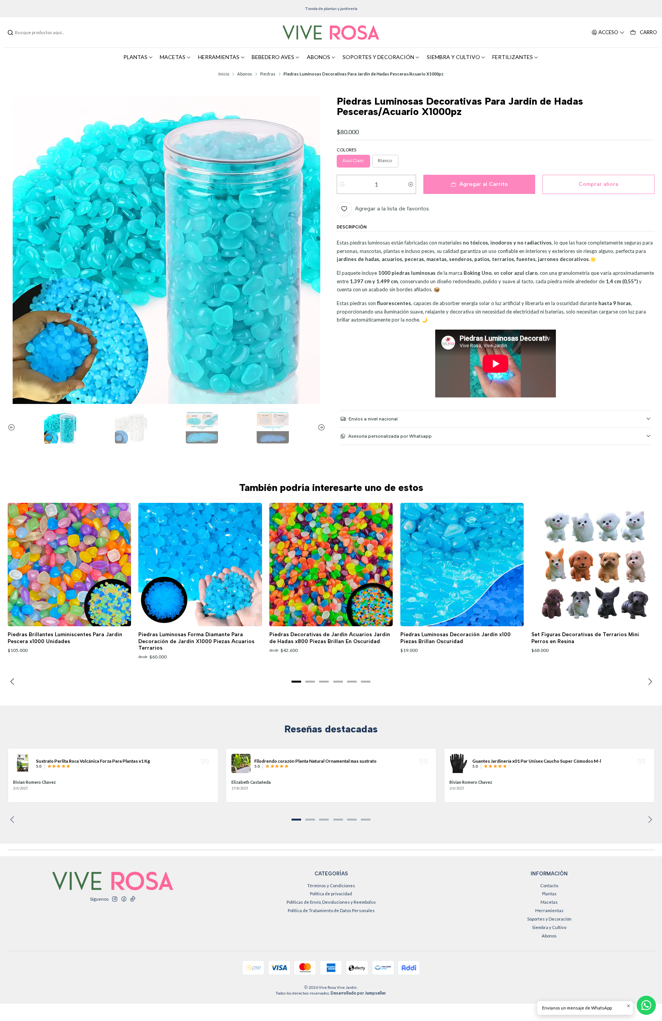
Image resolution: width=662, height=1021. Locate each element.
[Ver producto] (22, 763)
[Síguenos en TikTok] (132, 899)
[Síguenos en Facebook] (124, 899)
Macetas (549, 902)
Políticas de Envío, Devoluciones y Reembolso (331, 902)
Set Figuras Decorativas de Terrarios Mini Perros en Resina (585, 637)
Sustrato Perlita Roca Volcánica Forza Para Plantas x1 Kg (93, 760)
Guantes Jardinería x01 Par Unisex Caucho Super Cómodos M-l (536, 760)
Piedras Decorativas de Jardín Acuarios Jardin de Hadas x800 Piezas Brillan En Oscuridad (329, 637)
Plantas (549, 893)
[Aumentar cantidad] (410, 184)
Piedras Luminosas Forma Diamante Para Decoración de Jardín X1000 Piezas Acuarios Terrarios (196, 640)
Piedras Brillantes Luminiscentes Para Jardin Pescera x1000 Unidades (65, 637)
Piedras (267, 74)
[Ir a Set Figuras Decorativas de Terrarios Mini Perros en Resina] (593, 564)
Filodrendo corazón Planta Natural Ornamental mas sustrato (315, 760)
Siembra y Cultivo (549, 927)
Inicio (223, 74)
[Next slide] (319, 427)
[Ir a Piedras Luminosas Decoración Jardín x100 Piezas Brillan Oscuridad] (462, 564)
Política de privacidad (331, 893)
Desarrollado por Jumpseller (358, 993)
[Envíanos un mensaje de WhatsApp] (646, 1005)
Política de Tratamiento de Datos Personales (331, 910)
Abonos (244, 74)
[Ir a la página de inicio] (331, 32)
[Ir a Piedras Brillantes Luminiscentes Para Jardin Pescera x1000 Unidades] (69, 564)
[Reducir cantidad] (342, 184)
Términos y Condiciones (331, 885)
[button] (296, 681)
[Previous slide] (13, 427)
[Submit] (10, 32)
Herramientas (549, 910)
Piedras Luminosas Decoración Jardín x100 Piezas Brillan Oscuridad (455, 637)
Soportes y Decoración (549, 918)
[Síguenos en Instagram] (114, 899)
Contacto (549, 885)
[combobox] (46, 32)
